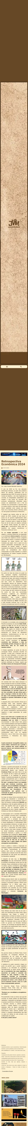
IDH (25, 872)
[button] (7, 366)
